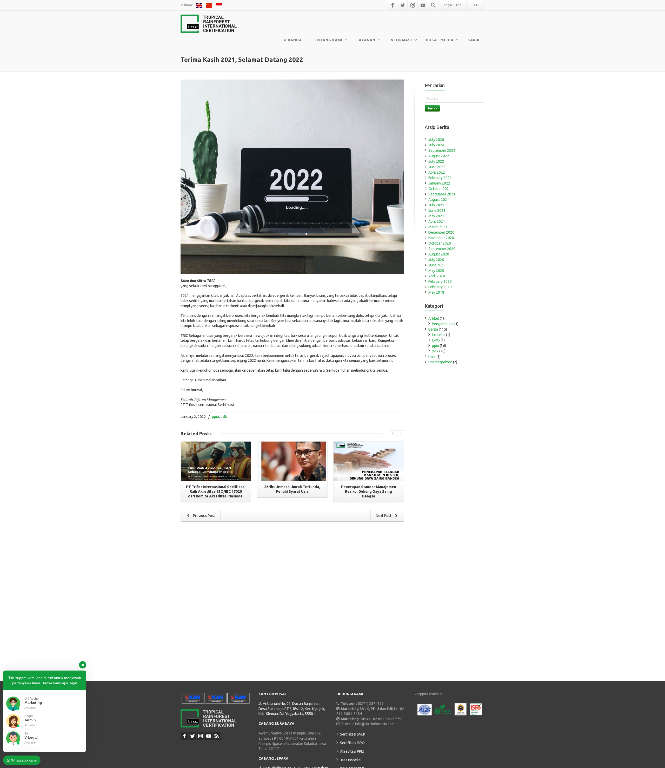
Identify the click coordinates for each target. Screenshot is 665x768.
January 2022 (439, 183)
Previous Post (203, 516)
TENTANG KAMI (327, 40)
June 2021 (436, 210)
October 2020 (439, 243)
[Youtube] (423, 5)
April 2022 (436, 172)
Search (432, 108)
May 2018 (436, 292)
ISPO (436, 340)
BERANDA (292, 40)
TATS (475, 5)
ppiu (215, 417)
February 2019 (440, 287)
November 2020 (441, 238)
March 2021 (438, 227)
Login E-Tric (452, 5)
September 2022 (441, 150)
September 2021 (441, 194)
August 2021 (438, 200)
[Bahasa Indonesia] (219, 5)
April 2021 (436, 221)
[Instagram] (413, 5)
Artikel (433, 318)
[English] (199, 5)
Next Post (384, 516)
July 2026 (436, 139)
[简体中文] (209, 5)
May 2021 (436, 216)
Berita (433, 329)
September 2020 (441, 249)
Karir (432, 357)
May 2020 (436, 270)
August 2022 (438, 156)
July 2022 (436, 161)
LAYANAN (365, 40)
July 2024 (436, 145)
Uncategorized (440, 362)
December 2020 (441, 232)
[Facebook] (392, 5)
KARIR (474, 40)
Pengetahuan (443, 324)
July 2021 (436, 205)
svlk (224, 417)
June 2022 (436, 167)
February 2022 (440, 178)
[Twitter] (402, 5)
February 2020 (440, 281)
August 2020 (438, 254)
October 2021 (439, 189)
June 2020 (436, 265)
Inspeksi (438, 335)
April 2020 (436, 276)
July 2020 (436, 260)
